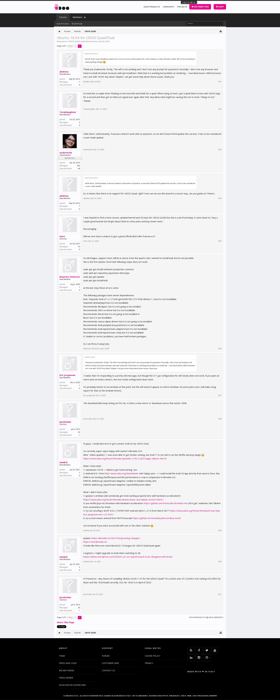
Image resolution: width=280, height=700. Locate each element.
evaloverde (66, 152)
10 (79, 246)
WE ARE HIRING (66, 670)
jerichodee (65, 421)
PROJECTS (182, 7)
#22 (220, 109)
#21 (220, 82)
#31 (220, 594)
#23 (220, 149)
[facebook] (198, 650)
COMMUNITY (168, 7)
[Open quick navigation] (220, 31)
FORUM (105, 655)
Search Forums (63, 24)
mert (62, 236)
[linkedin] (191, 657)
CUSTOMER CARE (110, 663)
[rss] (191, 650)
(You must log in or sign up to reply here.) (206, 617)
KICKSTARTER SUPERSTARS (72, 685)
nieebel (63, 462)
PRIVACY (149, 663)
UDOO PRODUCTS (152, 7)
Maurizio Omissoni (70, 276)
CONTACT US (108, 670)
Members (77, 17)
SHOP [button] (221, 6)
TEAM (62, 655)
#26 (220, 348)
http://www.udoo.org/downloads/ (122, 473)
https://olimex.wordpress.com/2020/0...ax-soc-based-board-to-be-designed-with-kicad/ (128, 556)
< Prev (70, 46)
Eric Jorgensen (67, 375)
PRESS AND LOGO (68, 663)
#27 (220, 395)
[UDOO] (61, 6)
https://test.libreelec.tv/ (95, 541)
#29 (220, 530)
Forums (63, 17)
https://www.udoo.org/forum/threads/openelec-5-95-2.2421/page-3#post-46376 (125, 458)
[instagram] (198, 657)
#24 (220, 198)
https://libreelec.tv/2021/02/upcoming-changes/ (115, 538)
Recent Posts (77, 24)
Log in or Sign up (188, 2)
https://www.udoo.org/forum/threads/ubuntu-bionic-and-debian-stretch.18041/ (123, 499)
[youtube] (214, 650)
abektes (64, 71)
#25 (220, 241)
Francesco (94, 41)
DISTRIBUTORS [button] (201, 6)
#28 (220, 419)
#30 (220, 561)
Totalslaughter (68, 112)
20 (79, 432)
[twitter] (206, 650)
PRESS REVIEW (66, 677)
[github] (206, 657)
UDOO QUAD (74, 41)
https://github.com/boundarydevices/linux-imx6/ (157, 518)
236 (78, 165)
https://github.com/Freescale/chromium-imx (166, 503)
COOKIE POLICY (152, 655)
